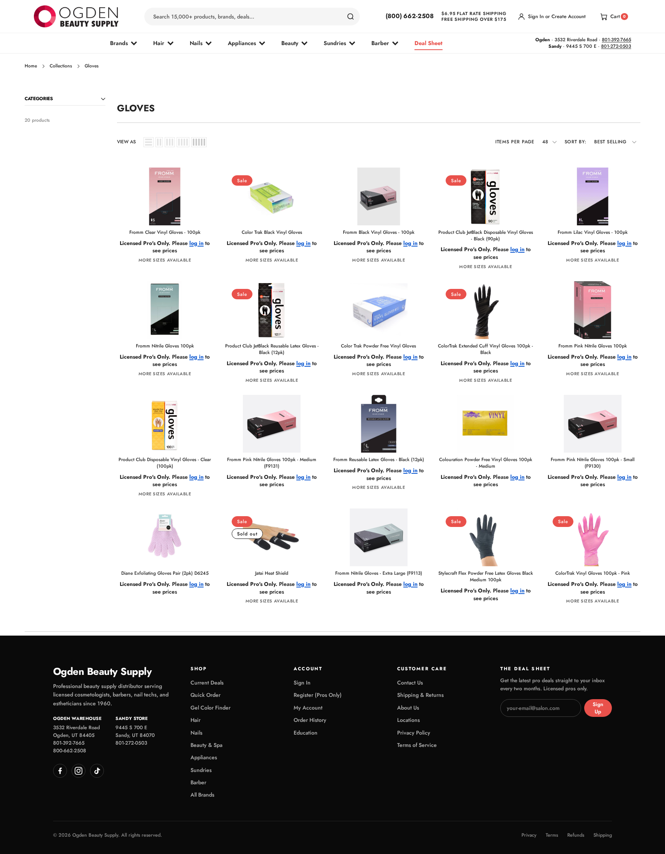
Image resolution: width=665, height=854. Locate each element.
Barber (380, 43)
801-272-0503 (616, 46)
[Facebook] (60, 771)
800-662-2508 (69, 750)
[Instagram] (78, 771)
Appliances (242, 43)
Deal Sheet (428, 43)
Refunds (575, 835)
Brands (119, 43)
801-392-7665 (616, 39)
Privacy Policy (413, 733)
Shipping (602, 835)
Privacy (528, 835)
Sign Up (598, 708)
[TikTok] (97, 771)
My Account (308, 707)
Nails (196, 43)
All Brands (202, 795)
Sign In (302, 682)
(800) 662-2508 (410, 16)
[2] (159, 142)
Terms (552, 835)
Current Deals (207, 682)
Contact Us (410, 682)
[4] (183, 142)
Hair (158, 43)
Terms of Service (417, 745)
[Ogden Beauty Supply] (76, 16)
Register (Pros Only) (318, 695)
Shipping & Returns (420, 695)
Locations (408, 720)
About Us (408, 707)
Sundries (335, 43)
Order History (310, 720)
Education (305, 733)
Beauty (289, 43)
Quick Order (205, 695)
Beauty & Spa (206, 745)
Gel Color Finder (210, 707)
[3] (170, 142)
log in (196, 243)
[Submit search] (351, 16)
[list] (149, 142)
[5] (199, 142)
